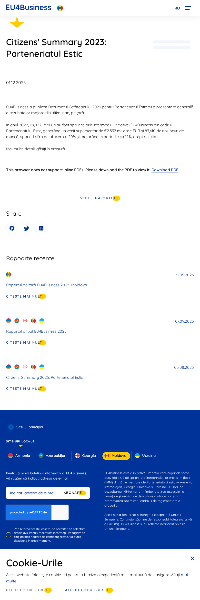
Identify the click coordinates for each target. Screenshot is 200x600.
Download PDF (164, 169)
